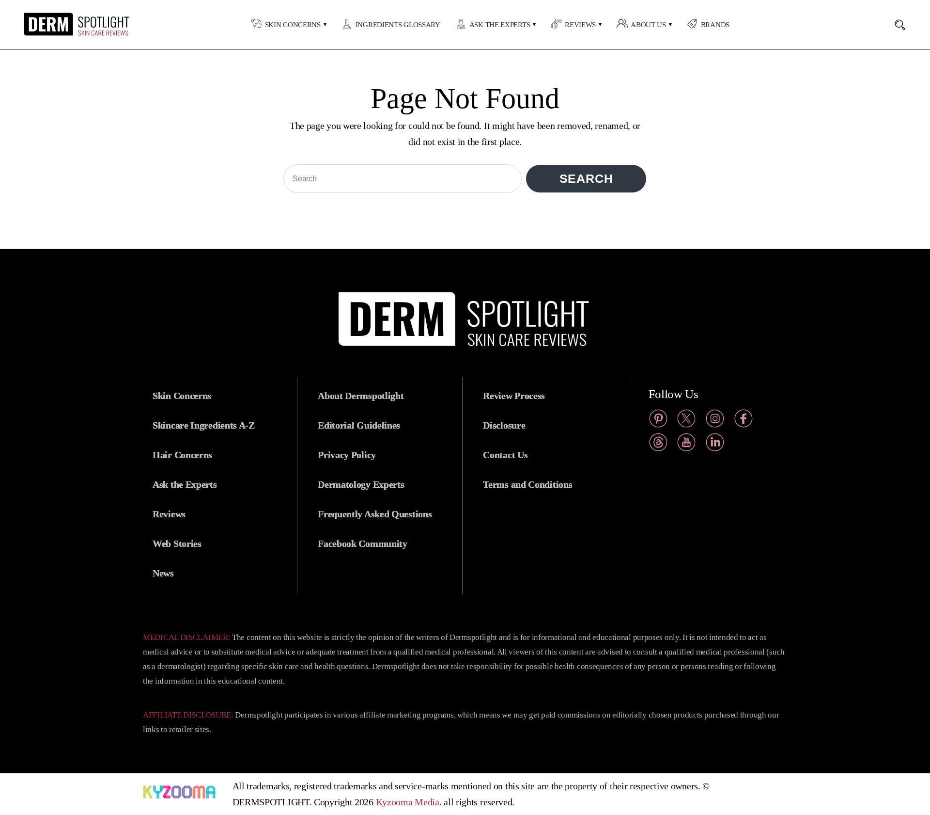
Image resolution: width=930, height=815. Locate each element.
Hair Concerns (182, 454)
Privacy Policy (347, 454)
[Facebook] (743, 420)
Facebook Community (362, 543)
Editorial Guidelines (359, 425)
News (163, 573)
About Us (648, 25)
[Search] (905, 24)
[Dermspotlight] (57, 33)
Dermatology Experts (361, 484)
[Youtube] (686, 444)
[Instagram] (715, 420)
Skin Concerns (293, 25)
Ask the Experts (499, 25)
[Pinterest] (658, 420)
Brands (715, 25)
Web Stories (177, 543)
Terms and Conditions (527, 484)
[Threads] (658, 444)
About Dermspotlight (360, 395)
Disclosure (504, 425)
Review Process (514, 395)
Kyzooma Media (407, 802)
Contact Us (505, 454)
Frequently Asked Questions (375, 514)
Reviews (580, 25)
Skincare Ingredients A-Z (204, 425)
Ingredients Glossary (398, 25)
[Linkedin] (715, 444)
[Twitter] (686, 420)
